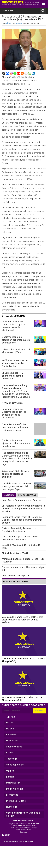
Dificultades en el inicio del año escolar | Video (16, 351)
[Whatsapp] (14, 73)
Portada (10, 722)
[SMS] (29, 73)
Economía (11, 734)
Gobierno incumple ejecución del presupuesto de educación (16, 340)
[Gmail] (26, 73)
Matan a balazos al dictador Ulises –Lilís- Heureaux (23, 560)
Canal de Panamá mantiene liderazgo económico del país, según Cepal (16, 486)
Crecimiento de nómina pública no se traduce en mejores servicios (15, 427)
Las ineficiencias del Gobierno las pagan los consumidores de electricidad (14, 326)
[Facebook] (7, 73)
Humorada (11, 806)
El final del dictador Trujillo (15, 553)
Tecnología (11, 758)
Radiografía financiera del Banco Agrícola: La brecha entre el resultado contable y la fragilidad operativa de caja (17, 458)
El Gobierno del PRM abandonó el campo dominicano (13, 376)
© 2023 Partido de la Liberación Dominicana (18, 841)
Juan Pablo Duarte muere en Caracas (21, 500)
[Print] (22, 73)
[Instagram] (11, 73)
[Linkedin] (33, 73)
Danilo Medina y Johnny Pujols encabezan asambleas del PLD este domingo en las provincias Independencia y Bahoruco (16, 391)
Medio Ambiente (14, 788)
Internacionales (14, 746)
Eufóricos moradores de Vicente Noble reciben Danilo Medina (14, 363)
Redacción (8, 23)
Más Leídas (9, 495)
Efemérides (12, 794)
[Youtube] (18, 73)
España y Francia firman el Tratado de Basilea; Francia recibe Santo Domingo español (22, 520)
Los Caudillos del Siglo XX (15, 575)
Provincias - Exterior (16, 800)
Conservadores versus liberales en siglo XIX (23, 569)
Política (10, 728)
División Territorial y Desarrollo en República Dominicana (19, 530)
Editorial (10, 776)
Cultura (10, 752)
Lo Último (19, 23)
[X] (3, 73)
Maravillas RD (13, 782)
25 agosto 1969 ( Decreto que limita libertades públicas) (15, 474)
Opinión (10, 770)
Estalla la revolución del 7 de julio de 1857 (21, 546)
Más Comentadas (27, 495)
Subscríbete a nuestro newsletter (23, 704)
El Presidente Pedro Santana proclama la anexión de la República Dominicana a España (23, 508)
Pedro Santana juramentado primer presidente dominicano (20, 538)
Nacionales (12, 740)
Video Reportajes (15, 764)
